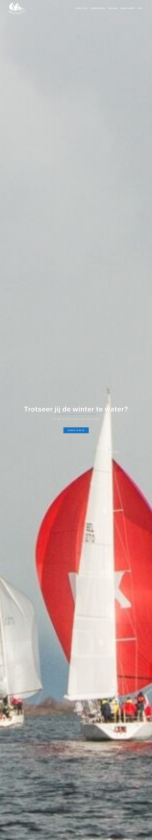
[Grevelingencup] (16, 8)
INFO (140, 8)
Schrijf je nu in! (76, 430)
